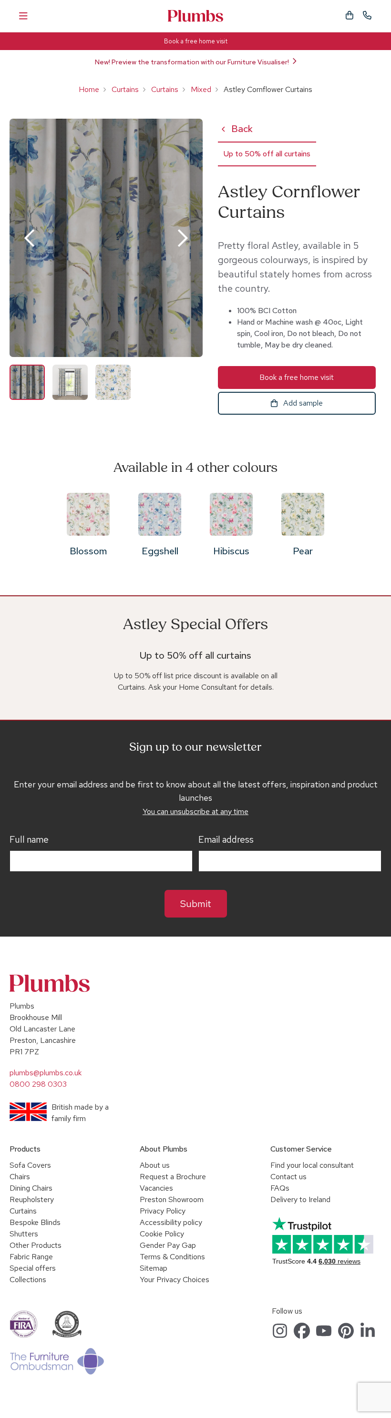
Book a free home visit (195, 41)
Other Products (36, 1245)
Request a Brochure (173, 1177)
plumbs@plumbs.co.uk (46, 1073)
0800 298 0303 (38, 1084)
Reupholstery (32, 1199)
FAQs (279, 1188)
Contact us (288, 1177)
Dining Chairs (31, 1188)
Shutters (24, 1234)
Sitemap (153, 1268)
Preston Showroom (172, 1199)
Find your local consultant (312, 1165)
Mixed (201, 89)
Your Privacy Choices (174, 1280)
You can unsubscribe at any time (195, 811)
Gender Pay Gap (168, 1245)
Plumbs (195, 16)
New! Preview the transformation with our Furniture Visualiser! (192, 62)
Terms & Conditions (172, 1257)
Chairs (20, 1177)
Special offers (33, 1268)
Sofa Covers (30, 1165)
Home (89, 89)
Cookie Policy (162, 1234)
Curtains (125, 89)
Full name (29, 840)
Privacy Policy (162, 1211)
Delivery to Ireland (300, 1199)
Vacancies (156, 1188)
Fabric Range (31, 1257)
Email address (226, 840)
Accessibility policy (171, 1222)
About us (155, 1165)
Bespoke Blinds (35, 1222)
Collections (28, 1280)
